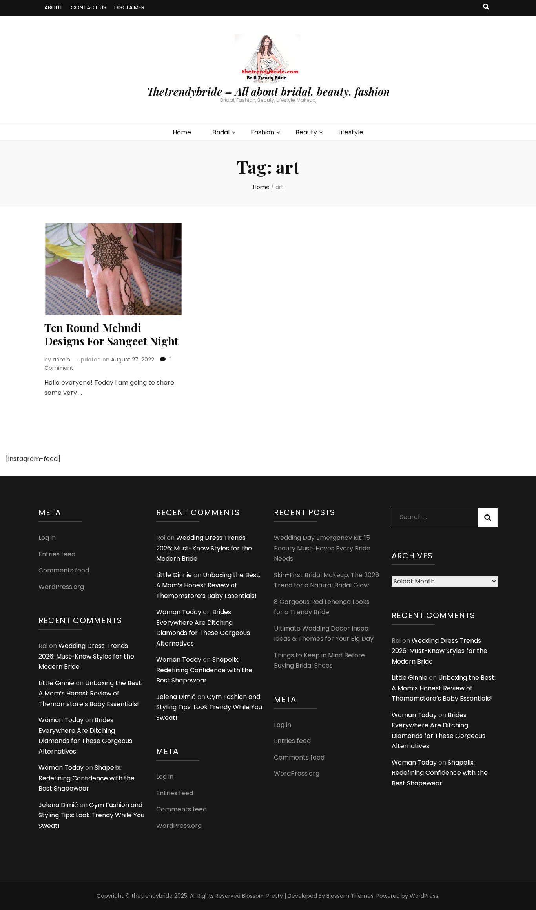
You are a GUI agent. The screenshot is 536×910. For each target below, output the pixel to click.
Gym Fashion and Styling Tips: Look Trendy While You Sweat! (91, 815)
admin (61, 359)
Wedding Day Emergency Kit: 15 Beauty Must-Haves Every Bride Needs (322, 548)
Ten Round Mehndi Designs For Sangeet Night (111, 334)
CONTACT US (88, 7)
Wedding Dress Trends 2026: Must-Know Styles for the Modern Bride (86, 656)
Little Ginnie (56, 683)
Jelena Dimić (58, 804)
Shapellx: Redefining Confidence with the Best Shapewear (86, 778)
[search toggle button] (486, 7)
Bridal (221, 132)
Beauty (306, 132)
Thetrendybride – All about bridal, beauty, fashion (268, 91)
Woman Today (61, 720)
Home (182, 132)
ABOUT (53, 7)
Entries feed (56, 554)
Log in (47, 537)
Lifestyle (350, 132)
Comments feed (63, 570)
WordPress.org (61, 586)
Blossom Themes (350, 896)
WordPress (424, 896)
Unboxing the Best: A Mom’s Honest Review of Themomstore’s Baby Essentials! (90, 693)
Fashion (262, 132)
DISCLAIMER (129, 7)
